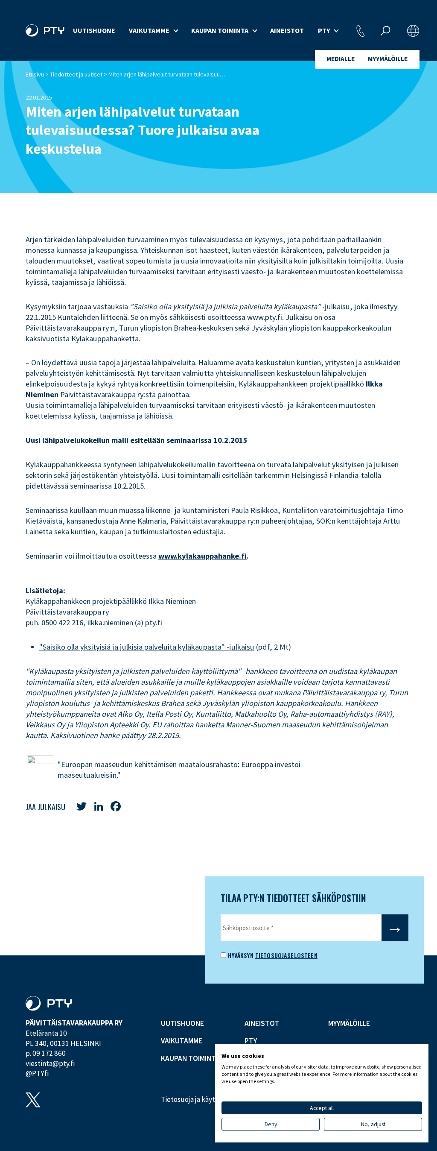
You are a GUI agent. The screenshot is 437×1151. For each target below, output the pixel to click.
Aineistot (287, 30)
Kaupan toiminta (219, 30)
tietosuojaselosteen (286, 955)
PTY (324, 30)
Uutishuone (94, 30)
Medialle (340, 59)
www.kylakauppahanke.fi (202, 556)
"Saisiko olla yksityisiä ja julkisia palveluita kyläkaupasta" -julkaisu (146, 647)
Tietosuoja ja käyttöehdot (201, 1099)
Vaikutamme (149, 30)
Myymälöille (388, 59)
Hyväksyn (239, 955)
